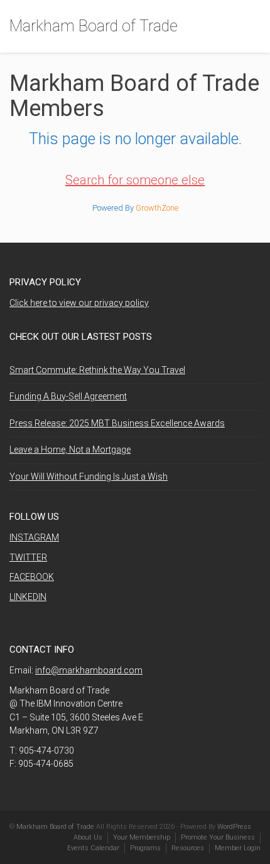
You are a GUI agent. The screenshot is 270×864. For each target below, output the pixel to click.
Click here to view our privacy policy (79, 303)
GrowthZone (157, 208)
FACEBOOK (31, 577)
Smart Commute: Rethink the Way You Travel (97, 370)
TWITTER (28, 557)
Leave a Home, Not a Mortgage (70, 450)
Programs (145, 848)
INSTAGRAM (34, 537)
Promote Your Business (218, 837)
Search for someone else (135, 179)
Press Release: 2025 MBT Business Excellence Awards (117, 423)
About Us (87, 837)
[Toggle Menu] (252, 27)
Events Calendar (93, 848)
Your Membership (141, 837)
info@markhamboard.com (89, 670)
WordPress (234, 827)
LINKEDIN (27, 597)
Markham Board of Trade (93, 26)
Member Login (238, 848)
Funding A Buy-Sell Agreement (68, 396)
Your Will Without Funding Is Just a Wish (88, 477)
